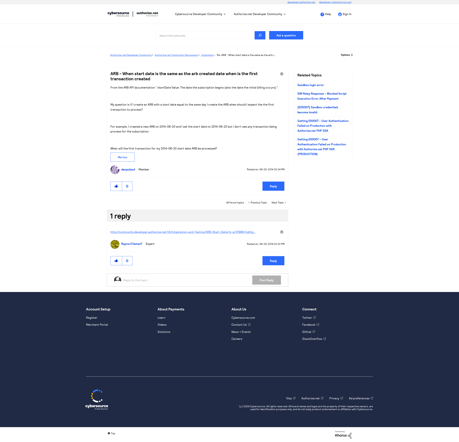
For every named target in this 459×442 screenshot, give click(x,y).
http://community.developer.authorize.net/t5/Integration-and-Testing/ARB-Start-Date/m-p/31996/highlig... (182, 232)
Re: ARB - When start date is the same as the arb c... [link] (246, 54)
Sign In (347, 14)
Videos (162, 324)
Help (328, 14)
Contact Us (239, 324)
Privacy (334, 398)
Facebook (308, 324)
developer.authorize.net (301, 2)
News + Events (241, 331)
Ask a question (286, 35)
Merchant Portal (97, 324)
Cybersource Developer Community (118, 13)
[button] (116, 186)
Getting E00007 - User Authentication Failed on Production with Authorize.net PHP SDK (323, 125)
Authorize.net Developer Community (258, 14)
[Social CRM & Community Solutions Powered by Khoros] (343, 434)
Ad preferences (359, 398)
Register (91, 317)
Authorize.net (310, 398)
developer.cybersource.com (335, 2)
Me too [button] (122, 157)
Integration (207, 54)
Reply (273, 186)
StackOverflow (312, 338)
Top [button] (113, 433)
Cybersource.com (243, 317)
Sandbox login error (310, 85)
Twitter (307, 317)
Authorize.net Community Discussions (176, 54)
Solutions (164, 331)
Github (306, 331)
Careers (236, 338)
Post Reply (267, 280)
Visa (289, 398)
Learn (161, 317)
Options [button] (345, 54)
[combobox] (211, 35)
